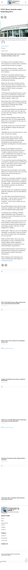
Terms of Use (4, 540)
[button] (2, 17)
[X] (1, 548)
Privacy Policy (4, 538)
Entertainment (4, 523)
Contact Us (3, 535)
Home (2, 518)
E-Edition (3, 529)
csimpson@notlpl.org (7, 260)
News (2, 520)
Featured (3, 527)
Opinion (3, 524)
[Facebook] (1, 546)
